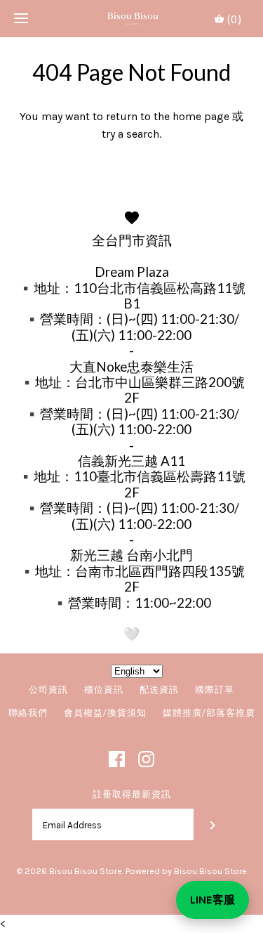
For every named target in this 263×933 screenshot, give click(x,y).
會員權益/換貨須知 (105, 712)
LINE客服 (212, 899)
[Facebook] (117, 759)
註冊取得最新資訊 (132, 794)
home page (201, 116)
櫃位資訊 (103, 689)
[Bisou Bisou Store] (131, 18)
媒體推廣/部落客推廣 (209, 712)
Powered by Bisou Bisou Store (186, 871)
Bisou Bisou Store (85, 871)
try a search (130, 134)
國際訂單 (214, 689)
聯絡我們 (28, 712)
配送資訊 (159, 689)
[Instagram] (146, 759)
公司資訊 (48, 689)
